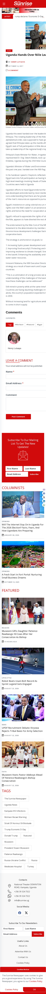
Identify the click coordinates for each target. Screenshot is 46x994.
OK (34, 989)
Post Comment (18, 416)
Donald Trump (11, 835)
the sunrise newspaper (15, 798)
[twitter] (44, 497)
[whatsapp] (44, 505)
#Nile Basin (19, 324)
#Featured (30, 324)
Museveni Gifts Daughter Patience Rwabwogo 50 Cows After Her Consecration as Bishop (19, 633)
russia (34, 860)
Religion (5, 628)
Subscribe (34, 474)
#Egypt (39, 324)
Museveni (8, 841)
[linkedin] (44, 501)
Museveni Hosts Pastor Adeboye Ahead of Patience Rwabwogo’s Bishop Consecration (22, 777)
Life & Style (6, 678)
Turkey (30, 866)
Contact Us (23, 957)
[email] (44, 489)
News (4, 725)
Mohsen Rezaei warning (15, 817)
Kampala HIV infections (15, 811)
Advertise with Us (23, 951)
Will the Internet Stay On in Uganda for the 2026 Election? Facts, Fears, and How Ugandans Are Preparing (22, 527)
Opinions (6, 521)
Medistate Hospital (12, 866)
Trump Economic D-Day (15, 829)
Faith (4, 772)
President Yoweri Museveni (16, 848)
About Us (23, 945)
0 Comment (13, 70)
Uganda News (10, 804)
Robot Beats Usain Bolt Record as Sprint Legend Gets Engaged (19, 682)
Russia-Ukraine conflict (15, 860)
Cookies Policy (23, 963)
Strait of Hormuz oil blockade (17, 823)
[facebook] (44, 493)
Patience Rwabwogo (13, 854)
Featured (27, 835)
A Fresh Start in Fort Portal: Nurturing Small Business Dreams (22, 576)
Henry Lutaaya (18, 62)
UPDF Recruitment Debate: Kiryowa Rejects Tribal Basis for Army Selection (22, 729)
